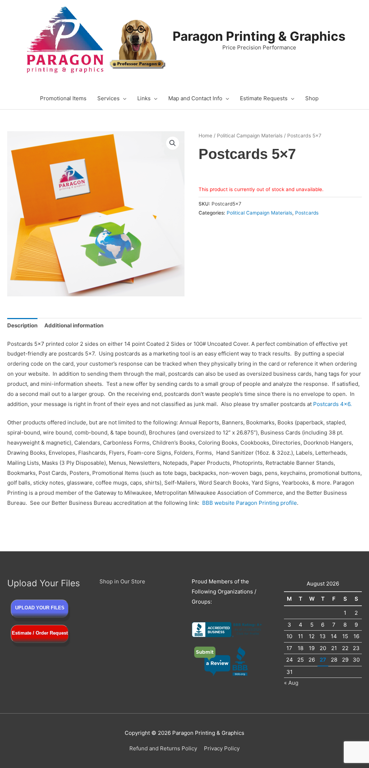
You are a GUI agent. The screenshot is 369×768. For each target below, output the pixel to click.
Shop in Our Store (122, 581)
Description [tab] (22, 325)
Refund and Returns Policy (163, 748)
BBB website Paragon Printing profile (249, 502)
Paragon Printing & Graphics (259, 36)
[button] (172, 143)
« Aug (291, 682)
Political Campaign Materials (250, 135)
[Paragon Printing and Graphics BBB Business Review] (228, 629)
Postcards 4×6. (332, 404)
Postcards (307, 213)
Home (205, 135)
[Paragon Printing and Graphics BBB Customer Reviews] (221, 660)
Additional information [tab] (73, 325)
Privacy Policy (222, 748)
